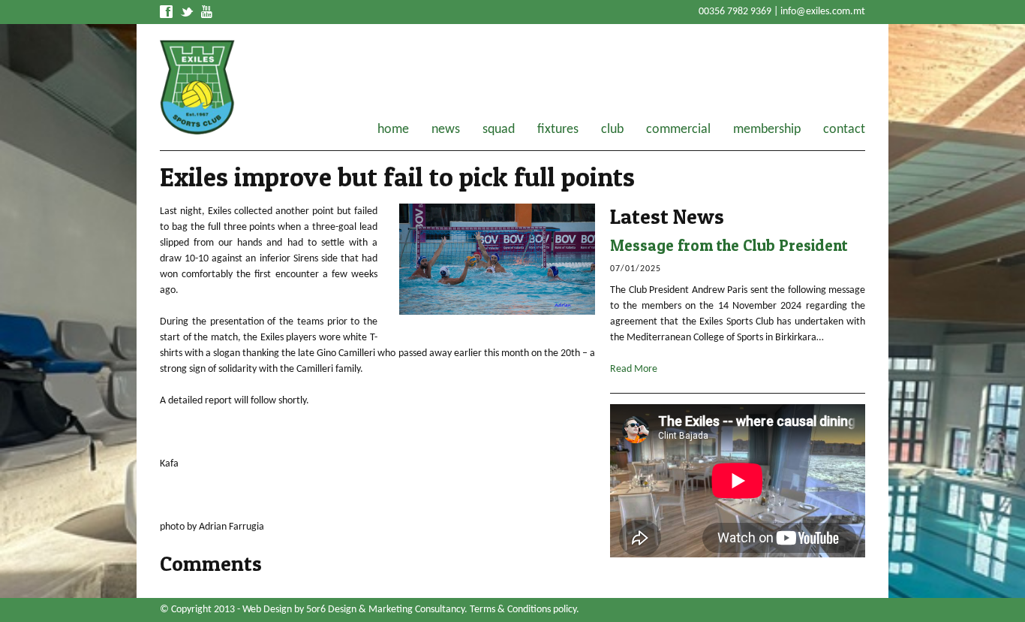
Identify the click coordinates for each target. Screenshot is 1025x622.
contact (844, 129)
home (393, 129)
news (445, 129)
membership (767, 129)
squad (498, 129)
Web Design (267, 609)
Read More (633, 369)
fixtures (558, 129)
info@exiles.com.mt (822, 11)
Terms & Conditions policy (523, 609)
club (612, 129)
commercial (678, 129)
